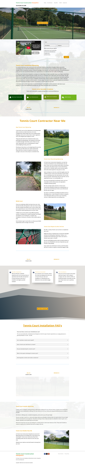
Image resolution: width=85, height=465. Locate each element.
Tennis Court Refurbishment (50, 51)
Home (45, 2)
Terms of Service (60, 453)
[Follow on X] (47, 454)
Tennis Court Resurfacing (53, 159)
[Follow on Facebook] (45, 454)
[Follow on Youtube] (48, 454)
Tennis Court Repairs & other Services (54, 226)
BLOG (60, 2)
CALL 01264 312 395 (42, 23)
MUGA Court (47, 53)
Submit (66, 57)
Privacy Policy (67, 453)
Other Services (47, 54)
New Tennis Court (23, 127)
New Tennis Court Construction (50, 50)
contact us (18, 424)
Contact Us (65, 2)
